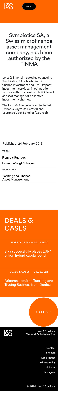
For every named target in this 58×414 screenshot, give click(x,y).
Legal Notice (48, 357)
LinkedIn (51, 367)
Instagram (50, 372)
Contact (51, 347)
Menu (29, 6)
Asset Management (15, 179)
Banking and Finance (16, 176)
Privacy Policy (48, 362)
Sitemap (51, 352)
